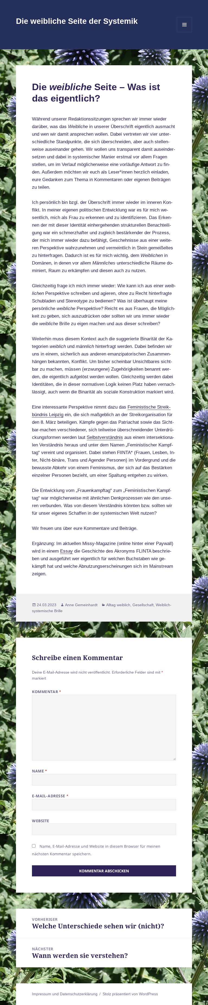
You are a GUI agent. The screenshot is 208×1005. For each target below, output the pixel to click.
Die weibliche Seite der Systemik (77, 21)
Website (40, 820)
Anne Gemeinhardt (81, 605)
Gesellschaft (143, 605)
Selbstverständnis (105, 437)
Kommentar (46, 691)
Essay (66, 551)
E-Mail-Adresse (50, 795)
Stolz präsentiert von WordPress (130, 994)
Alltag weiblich (118, 605)
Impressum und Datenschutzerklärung (65, 994)
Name (39, 771)
